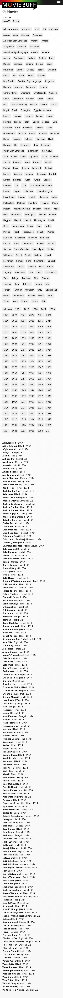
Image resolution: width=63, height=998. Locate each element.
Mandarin (32, 202)
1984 (48, 349)
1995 (6, 344)
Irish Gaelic (47, 150)
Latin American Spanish (41, 185)
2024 (14, 315)
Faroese (29, 116)
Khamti (6, 168)
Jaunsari (54, 156)
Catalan (43, 87)
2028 (35, 309)
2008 (48, 326)
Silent (19, 255)
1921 (23, 413)
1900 (40, 430)
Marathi (6, 208)
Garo (17, 127)
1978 (48, 355)
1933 (23, 401)
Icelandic (45, 145)
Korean (6, 173)
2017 (23, 320)
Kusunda (17, 179)
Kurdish (52, 173)
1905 (48, 425)
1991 (40, 344)
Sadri (16, 243)
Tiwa (17, 284)
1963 (23, 372)
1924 (48, 407)
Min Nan (37, 208)
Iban (36, 145)
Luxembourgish (44, 191)
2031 (18, 309)
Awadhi (34, 52)
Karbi (27, 162)
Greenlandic (9, 133)
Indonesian (33, 150)
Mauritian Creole (22, 208)
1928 (14, 407)
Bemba (20, 69)
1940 (14, 396)
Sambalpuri (27, 243)
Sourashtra (39, 260)
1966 (48, 367)
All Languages (10, 29)
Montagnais (30, 214)
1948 (48, 384)
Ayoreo (6, 58)
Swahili (20, 266)
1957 (23, 378)
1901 (31, 430)
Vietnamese (18, 295)
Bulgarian (49, 81)
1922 (14, 413)
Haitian (32, 133)
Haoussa (43, 133)
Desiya (33, 104)
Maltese (21, 202)
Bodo (22, 75)
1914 (31, 419)
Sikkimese (8, 255)
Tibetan (45, 278)
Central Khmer (10, 92)
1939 (23, 396)
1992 (31, 344)
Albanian (25, 34)
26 (47, 430)
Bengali (30, 69)
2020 (48, 315)
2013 (6, 326)
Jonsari (6, 162)
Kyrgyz (37, 179)
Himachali (40, 139)
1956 (31, 378)
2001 (6, 338)
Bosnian (41, 75)
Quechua (7, 237)
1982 (14, 355)
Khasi (15, 168)
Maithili (32, 197)
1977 (6, 361)
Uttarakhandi (52, 289)
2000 (14, 338)
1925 (40, 407)
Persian (6, 231)
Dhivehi (43, 104)
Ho (15, 145)
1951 (23, 384)
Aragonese (8, 46)
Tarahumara (51, 272)
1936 (48, 396)
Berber (41, 69)
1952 (14, 384)
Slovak (48, 255)
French (17, 121)
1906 (40, 425)
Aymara (45, 52)
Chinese (53, 92)
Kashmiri (37, 162)
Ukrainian (29, 289)
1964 (14, 372)
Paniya (30, 226)
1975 (23, 361)
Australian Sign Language (15, 52)
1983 (6, 355)
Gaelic (36, 121)
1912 (48, 419)
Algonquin (37, 34)
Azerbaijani (19, 58)
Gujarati (22, 133)
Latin (24, 185)
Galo (55, 121)
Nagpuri (7, 220)
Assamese (34, 46)
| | (12, 442)
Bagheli (42, 58)
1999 (23, 338)
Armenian (21, 46)
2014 (48, 320)
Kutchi (27, 179)
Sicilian (50, 249)
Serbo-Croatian (21, 249)
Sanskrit (40, 243)
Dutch (14, 110)
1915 (23, 419)
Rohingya (32, 237)
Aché (37, 29)
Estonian (17, 116)
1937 (40, 396)
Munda (52, 214)
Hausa (6, 139)
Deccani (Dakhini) (19, 104)
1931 (40, 401)
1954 (48, 378)
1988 (14, 349)
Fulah (26, 121)
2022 (31, 315)
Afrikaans (53, 29)
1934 (14, 401)
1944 (31, 390)
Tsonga (38, 284)
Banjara (29, 63)
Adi (44, 29)
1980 (31, 355)
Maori (55, 202)
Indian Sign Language (13, 150)
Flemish (7, 121)
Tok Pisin (27, 284)
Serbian (7, 249)
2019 (6, 320)
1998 (31, 338)
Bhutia (6, 75)
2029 (26, 309)
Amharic (34, 40)
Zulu (44, 301)
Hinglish (7, 145)
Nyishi (51, 220)
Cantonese (31, 87)
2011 (23, 326)
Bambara (18, 63)
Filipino (39, 116)
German (39, 127)
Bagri (51, 58)
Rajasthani (20, 237)
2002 (48, 332)
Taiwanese (20, 272)
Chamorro (25, 92)
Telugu (15, 278)
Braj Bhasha (9, 81)
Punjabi (40, 231)
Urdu (39, 289)
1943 (40, 390)
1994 (14, 344)
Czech (40, 98)
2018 (14, 320)
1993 (23, 344)
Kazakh (48, 162)
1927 (23, 407)
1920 (31, 413)
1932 (31, 401)
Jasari (44, 156)
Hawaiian (17, 139)
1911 (6, 425)
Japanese (33, 156)
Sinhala (37, 255)
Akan (15, 34)
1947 (6, 390)
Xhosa (6, 301)
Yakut (15, 301)
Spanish (51, 260)
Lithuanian (28, 191)
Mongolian (16, 214)
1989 (6, 349)
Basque (39, 63)
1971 (6, 367)
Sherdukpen (38, 249)
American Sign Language (15, 40)
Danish (50, 98)
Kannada (17, 162)
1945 (23, 390)
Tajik (31, 272)
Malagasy (43, 197)
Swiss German (46, 266)
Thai (36, 278)
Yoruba (35, 301)
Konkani (48, 168)
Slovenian (8, 260)
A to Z (6, 21)
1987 (23, 349)
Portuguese (28, 231)
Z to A (16, 21)
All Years (7, 309)
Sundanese (8, 266)
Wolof (50, 295)
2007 (6, 332)
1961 (40, 372)
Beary (49, 63)
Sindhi (28, 255)
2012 (14, 326)
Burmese (18, 87)
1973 (40, 361)
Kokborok (36, 168)
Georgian (27, 127)
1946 (14, 390)
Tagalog (7, 272)
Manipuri (45, 202)
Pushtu (50, 231)
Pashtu (48, 226)
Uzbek (6, 295)
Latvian (6, 191)
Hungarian (25, 145)
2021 (40, 315)
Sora (28, 260)
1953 (6, 384)
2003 (40, 332)
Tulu (47, 284)
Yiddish (24, 301)
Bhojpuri (52, 69)
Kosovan (18, 173)
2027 (43, 309)
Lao (16, 185)
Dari (5, 104)
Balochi (6, 63)
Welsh (41, 295)
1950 (31, 384)
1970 (14, 367)
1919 (40, 413)
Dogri (6, 110)
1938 (31, 396)
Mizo (56, 208)
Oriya (6, 226)
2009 (40, 326)
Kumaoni (29, 173)
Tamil (39, 272)
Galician (45, 121)
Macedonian (9, 197)
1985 (40, 349)
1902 (23, 430)
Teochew (26, 278)
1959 (6, 378)
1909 (14, 425)
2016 (31, 320)
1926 (31, 407)
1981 (23, 355)
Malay (54, 197)
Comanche (18, 98)
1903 (14, 430)
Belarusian (8, 69)
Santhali (51, 243)
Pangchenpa (18, 226)
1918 (48, 413)
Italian (14, 156)
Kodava (25, 168)
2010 (31, 326)
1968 (31, 367)
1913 (40, 419)
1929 (6, 407)
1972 (48, 361)
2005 (23, 332)
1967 (40, 367)
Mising (47, 208)
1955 (40, 378)
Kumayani (41, 173)
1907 (31, 425)
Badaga (31, 58)
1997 (40, 338)
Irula (5, 156)
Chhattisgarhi (40, 92)
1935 (6, 401)
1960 (48, 372)
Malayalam (8, 202)
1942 (48, 390)
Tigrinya (7, 284)
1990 (48, 344)
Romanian (44, 237)
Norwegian (39, 220)
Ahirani (6, 34)
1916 (14, 419)
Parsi (39, 226)
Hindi (50, 139)
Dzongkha (25, 110)
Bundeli (7, 87)
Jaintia (23, 156)
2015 (40, 320)
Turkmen (18, 289)
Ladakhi (47, 179)
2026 (52, 309)
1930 (48, 401)
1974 (31, 361)
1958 (14, 378)
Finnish (50, 116)
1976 (14, 361)
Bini (14, 75)
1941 (6, 396)
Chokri (6, 98)
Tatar (5, 278)
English (6, 116)
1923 (6, 413)
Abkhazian (26, 29)
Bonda (31, 75)
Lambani (7, 185)
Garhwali (7, 127)
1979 (40, 355)
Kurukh (6, 179)
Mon (5, 214)
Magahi (21, 197)
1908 (23, 425)
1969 (23, 367)
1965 (6, 372)
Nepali (17, 220)
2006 (14, 332)
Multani (42, 214)
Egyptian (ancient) (42, 110)
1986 (31, 349)
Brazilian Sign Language (29, 81)
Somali (19, 260)
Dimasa (54, 104)
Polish (16, 231)
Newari (27, 220)
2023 (23, 315)
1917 (6, 419)
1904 (6, 430)
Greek (49, 127)
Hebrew (28, 139)
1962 (31, 372)
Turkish (6, 289)
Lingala (17, 191)
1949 (40, 384)
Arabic (45, 40)
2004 (31, 332)
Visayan (31, 295)
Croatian (30, 98)
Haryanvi (54, 133)
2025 (6, 315)
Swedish (32, 266)
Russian (6, 243)
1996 (48, 338)
